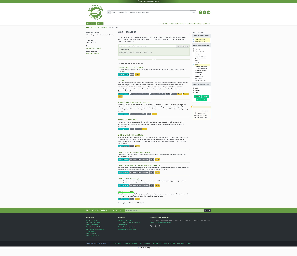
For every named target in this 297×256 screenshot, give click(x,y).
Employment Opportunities (127, 229)
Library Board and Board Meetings (129, 222)
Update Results (202, 100)
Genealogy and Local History (138, 113)
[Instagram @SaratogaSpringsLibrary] (155, 226)
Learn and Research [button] (177, 24)
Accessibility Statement (131, 243)
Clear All (206, 96)
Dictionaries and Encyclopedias (199, 52)
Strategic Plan (122, 224)
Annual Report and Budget (126, 227)
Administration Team (125, 220)
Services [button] (206, 24)
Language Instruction (201, 66)
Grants (197, 62)
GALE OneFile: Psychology (128, 179)
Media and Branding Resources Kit (174, 243)
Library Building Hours (93, 222)
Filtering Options (198, 32)
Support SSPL (117, 243)
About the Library (92, 220)
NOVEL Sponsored (124, 146)
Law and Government (201, 68)
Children (186, 93)
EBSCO (121, 80)
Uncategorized (199, 76)
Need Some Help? (93, 32)
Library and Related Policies (95, 229)
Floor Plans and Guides (93, 227)
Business (174, 93)
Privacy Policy (157, 243)
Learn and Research (100, 27)
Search (193, 12)
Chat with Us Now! (92, 54)
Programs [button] (163, 24)
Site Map (189, 243)
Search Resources (182, 46)
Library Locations (92, 224)
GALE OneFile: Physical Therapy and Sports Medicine (139, 165)
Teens (121, 96)
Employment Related (200, 57)
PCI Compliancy (145, 243)
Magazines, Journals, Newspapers (139, 93)
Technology (198, 74)
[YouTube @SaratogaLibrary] (159, 226)
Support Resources (200, 80)
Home (90, 27)
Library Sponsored (124, 74)
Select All (198, 96)
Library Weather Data (93, 236)
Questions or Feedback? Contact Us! (160, 222)
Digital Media (154, 93)
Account (91, 24)
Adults (137, 74)
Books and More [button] (194, 24)
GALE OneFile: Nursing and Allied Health (134, 152)
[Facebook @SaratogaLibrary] (151, 226)
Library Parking (91, 233)
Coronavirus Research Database (130, 67)
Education (162, 93)
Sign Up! (207, 210)
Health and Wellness (126, 192)
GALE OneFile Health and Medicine (131, 135)
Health (132, 74)
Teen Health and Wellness (128, 120)
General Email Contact (93, 48)
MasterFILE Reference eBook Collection (134, 102)
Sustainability (90, 231)
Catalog (100, 24)
